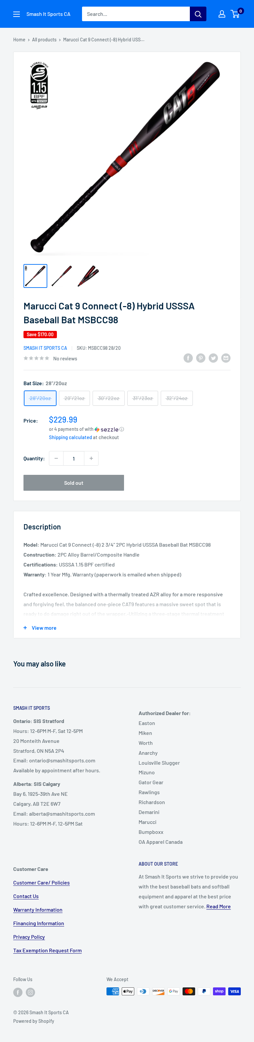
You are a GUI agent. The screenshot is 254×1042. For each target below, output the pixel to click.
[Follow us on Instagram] (30, 992)
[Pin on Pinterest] (200, 357)
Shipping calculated (70, 437)
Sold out (73, 482)
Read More (218, 906)
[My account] (222, 14)
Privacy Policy (29, 936)
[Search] (198, 14)
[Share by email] (226, 357)
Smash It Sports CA (45, 348)
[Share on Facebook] (188, 357)
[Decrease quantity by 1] (56, 458)
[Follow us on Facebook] (17, 992)
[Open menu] (16, 14)
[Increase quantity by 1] (91, 458)
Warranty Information (38, 909)
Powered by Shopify (33, 1021)
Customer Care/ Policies (41, 882)
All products (44, 39)
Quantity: (34, 458)
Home (19, 39)
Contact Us (26, 896)
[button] (140, 429)
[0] (235, 14)
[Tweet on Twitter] (213, 357)
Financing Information (38, 923)
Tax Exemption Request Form (47, 950)
